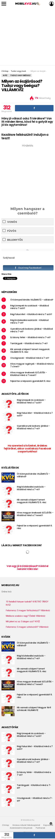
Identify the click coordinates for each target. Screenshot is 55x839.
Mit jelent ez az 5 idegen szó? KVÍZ (23, 621)
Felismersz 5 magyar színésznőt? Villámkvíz (27, 627)
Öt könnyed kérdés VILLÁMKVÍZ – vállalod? (31, 299)
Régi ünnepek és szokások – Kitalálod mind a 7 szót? (29, 307)
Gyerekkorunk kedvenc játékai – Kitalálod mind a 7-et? (31, 330)
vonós (12, 222)
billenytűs (15, 239)
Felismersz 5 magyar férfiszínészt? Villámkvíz (28, 610)
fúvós (11, 231)
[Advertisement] (27, 36)
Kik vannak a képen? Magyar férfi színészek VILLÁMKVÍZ (34, 709)
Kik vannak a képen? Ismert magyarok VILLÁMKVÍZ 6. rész (30, 350)
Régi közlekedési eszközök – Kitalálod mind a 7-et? (29, 321)
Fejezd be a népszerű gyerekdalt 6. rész (30, 381)
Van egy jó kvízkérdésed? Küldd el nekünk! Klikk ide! (27, 567)
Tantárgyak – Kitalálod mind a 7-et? (29, 343)
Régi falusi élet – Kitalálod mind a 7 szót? (31, 314)
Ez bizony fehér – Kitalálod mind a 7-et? (30, 337)
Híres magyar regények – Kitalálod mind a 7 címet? (32, 365)
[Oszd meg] (34, 108)
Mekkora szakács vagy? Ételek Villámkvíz (25, 616)
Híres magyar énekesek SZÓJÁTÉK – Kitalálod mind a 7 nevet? (28, 374)
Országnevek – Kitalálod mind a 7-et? (29, 357)
